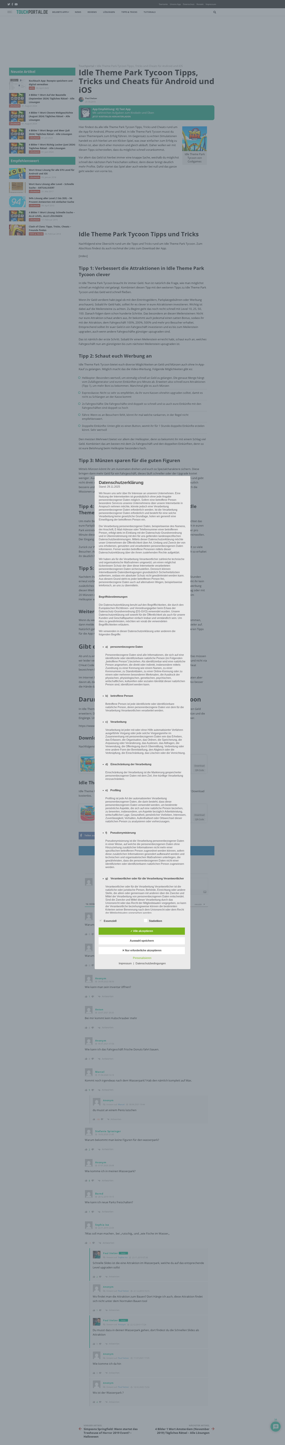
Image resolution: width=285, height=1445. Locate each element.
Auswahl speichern (142, 940)
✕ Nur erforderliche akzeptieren (141, 950)
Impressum (125, 963)
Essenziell (110, 921)
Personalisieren (142, 958)
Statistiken (155, 921)
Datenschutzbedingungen (151, 963)
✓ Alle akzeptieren (141, 931)
